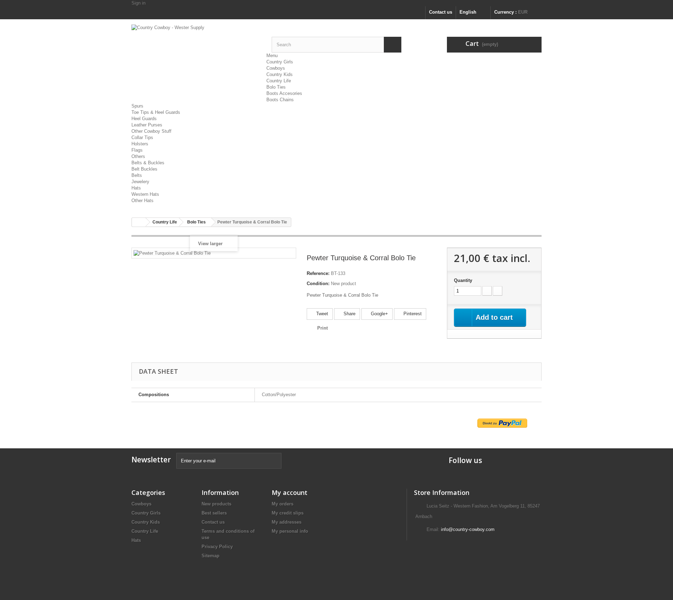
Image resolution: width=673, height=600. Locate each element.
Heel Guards (144, 118)
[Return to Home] (138, 222)
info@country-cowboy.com (468, 529)
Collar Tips (142, 137)
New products (216, 503)
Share (348, 313)
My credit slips (288, 513)
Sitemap (210, 555)
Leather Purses (146, 124)
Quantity (463, 280)
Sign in (138, 3)
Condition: (318, 283)
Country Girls (279, 61)
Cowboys (275, 68)
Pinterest (412, 313)
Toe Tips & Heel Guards (155, 112)
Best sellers (214, 513)
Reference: (318, 273)
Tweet (321, 313)
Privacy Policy (217, 546)
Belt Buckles (144, 169)
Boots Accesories (284, 93)
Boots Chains (280, 99)
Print (322, 328)
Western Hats (145, 194)
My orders (282, 503)
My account (289, 492)
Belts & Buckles (147, 162)
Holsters (139, 143)
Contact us (440, 12)
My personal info (290, 531)
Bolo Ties (276, 87)
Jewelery (140, 181)
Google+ (378, 313)
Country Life (278, 80)
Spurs (137, 106)
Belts (136, 175)
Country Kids (279, 74)
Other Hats (142, 200)
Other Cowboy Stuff (151, 131)
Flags (137, 150)
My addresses (286, 522)
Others (138, 156)
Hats (136, 188)
